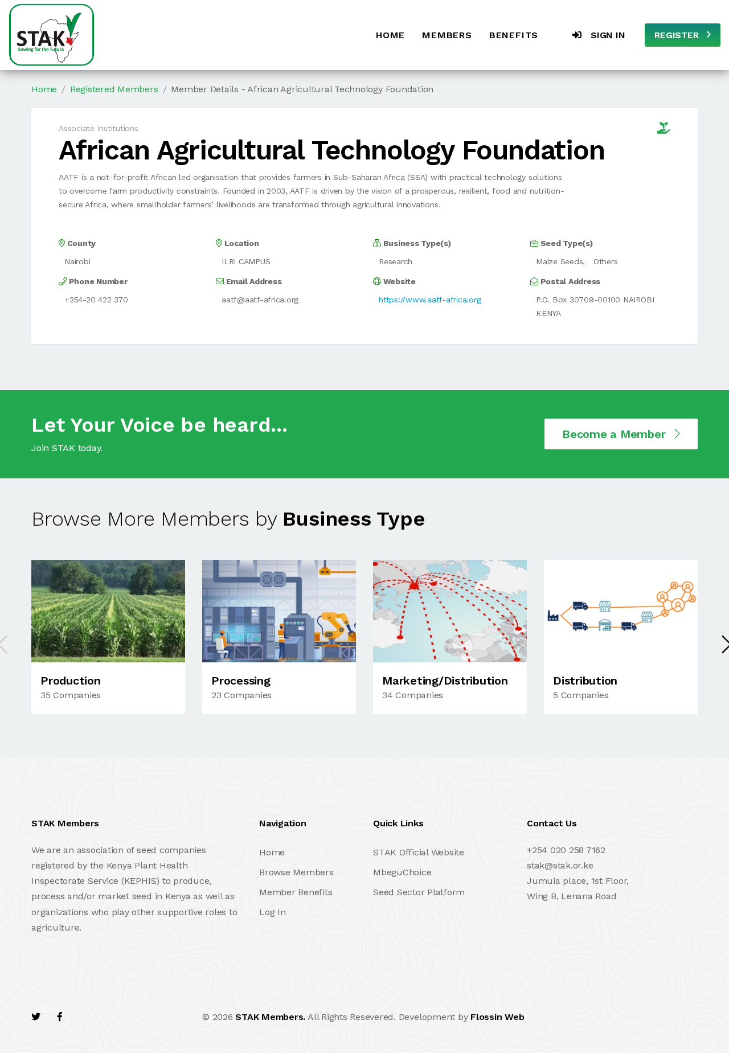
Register (677, 35)
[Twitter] (35, 1016)
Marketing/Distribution (445, 680)
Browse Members (296, 872)
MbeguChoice (402, 872)
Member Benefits (295, 892)
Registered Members (114, 89)
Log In (272, 912)
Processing (241, 680)
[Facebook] (60, 1016)
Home (390, 35)
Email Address (252, 281)
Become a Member (615, 434)
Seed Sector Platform (419, 892)
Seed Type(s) (565, 243)
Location (240, 243)
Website (398, 281)
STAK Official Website (418, 852)
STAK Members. (270, 1016)
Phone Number (97, 281)
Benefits (513, 35)
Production (70, 680)
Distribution (585, 680)
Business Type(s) (416, 243)
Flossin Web (497, 1016)
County (80, 243)
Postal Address (569, 281)
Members (447, 35)
